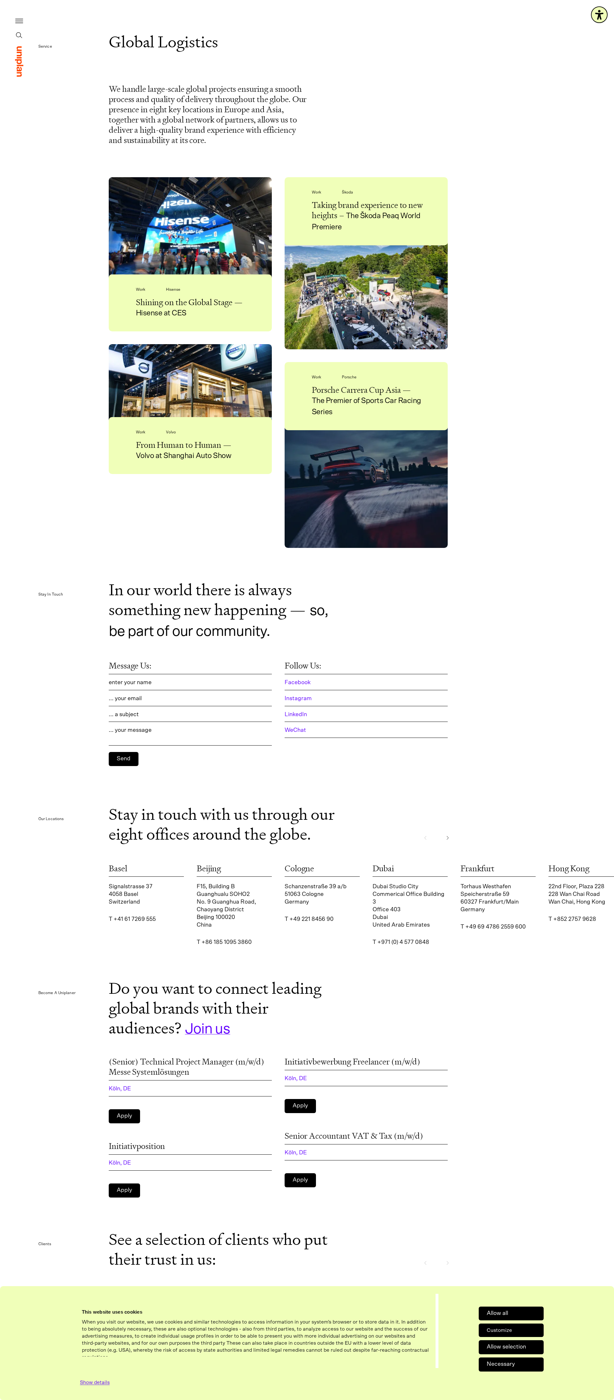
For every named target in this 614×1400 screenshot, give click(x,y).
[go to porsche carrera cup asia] (366, 489)
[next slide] (447, 837)
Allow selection (506, 1347)
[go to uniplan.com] (19, 61)
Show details (95, 1382)
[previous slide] (425, 837)
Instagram (298, 698)
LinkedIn (296, 714)
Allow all (497, 1313)
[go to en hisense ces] (190, 231)
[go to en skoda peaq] (366, 297)
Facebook (298, 682)
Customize (499, 1330)
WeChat (295, 730)
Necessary (501, 1364)
